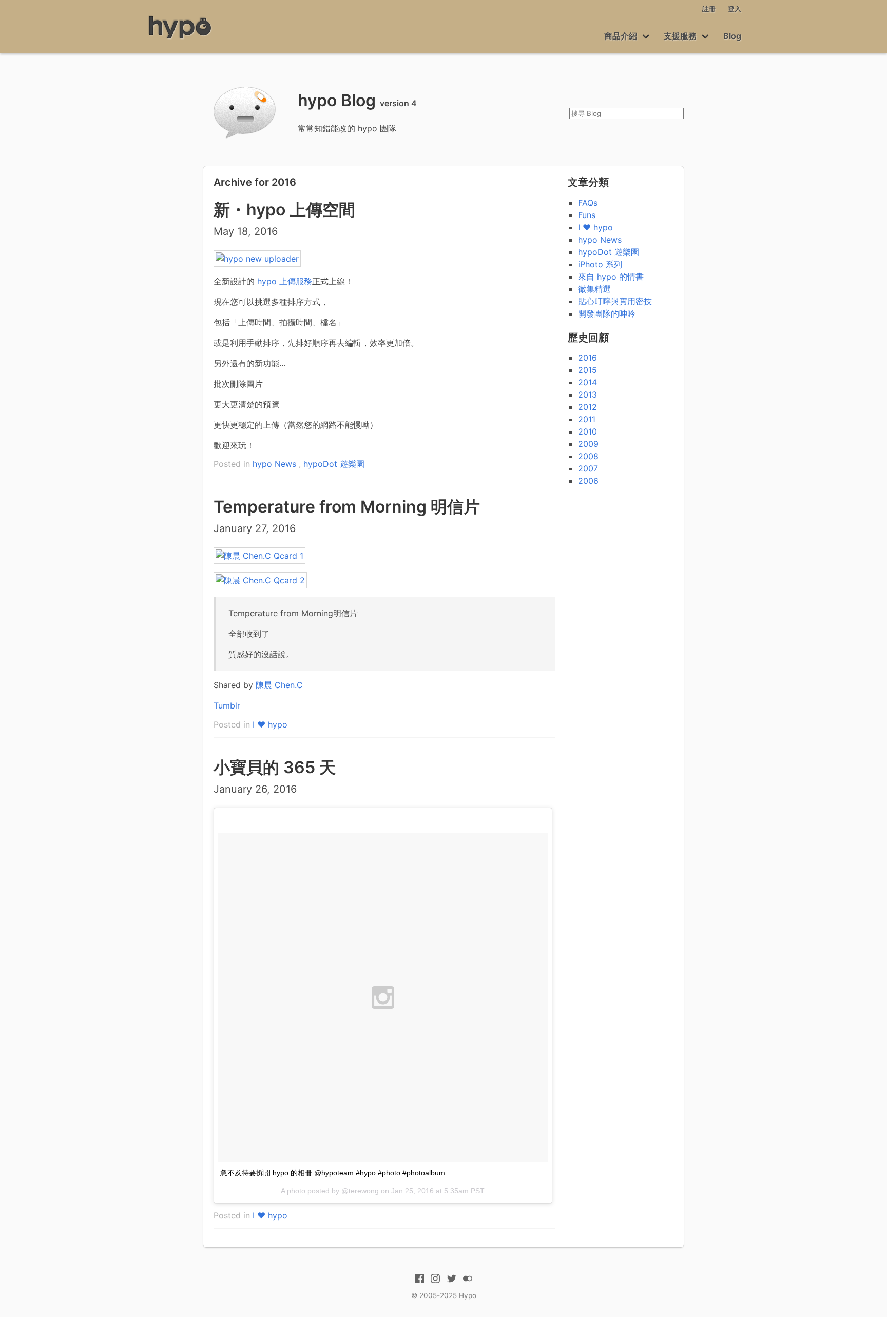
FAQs (587, 203)
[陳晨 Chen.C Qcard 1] (259, 556)
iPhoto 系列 (600, 264)
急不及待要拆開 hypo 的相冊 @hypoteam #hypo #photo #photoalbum (332, 1173)
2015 (587, 370)
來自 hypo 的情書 (611, 276)
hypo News (274, 464)
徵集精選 (594, 289)
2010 (587, 431)
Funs (586, 215)
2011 (586, 419)
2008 (588, 456)
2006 (588, 481)
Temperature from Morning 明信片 (347, 507)
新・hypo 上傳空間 (284, 210)
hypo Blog (337, 100)
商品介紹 (620, 36)
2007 (588, 468)
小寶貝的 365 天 (275, 767)
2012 (587, 407)
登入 (734, 9)
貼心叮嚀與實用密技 (615, 301)
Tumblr (227, 705)
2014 (587, 382)
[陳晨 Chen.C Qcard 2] (260, 580)
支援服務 (680, 36)
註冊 (709, 9)
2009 (588, 444)
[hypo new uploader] (257, 258)
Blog (732, 36)
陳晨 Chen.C (279, 685)
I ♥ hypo (270, 724)
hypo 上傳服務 (284, 281)
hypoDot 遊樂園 (333, 464)
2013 (587, 394)
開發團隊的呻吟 (606, 313)
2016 (587, 357)
